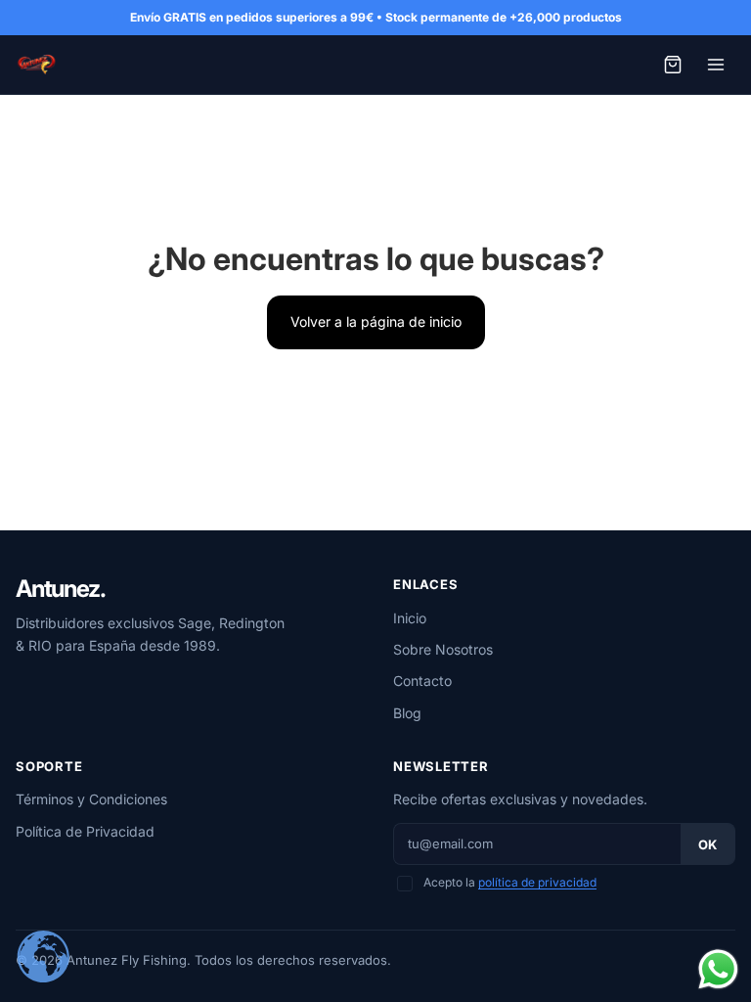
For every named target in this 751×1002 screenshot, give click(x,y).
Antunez (60, 589)
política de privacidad (537, 882)
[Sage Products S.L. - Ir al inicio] (36, 64)
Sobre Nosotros (443, 649)
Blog (407, 713)
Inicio (409, 618)
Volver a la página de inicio (376, 321)
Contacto (422, 680)
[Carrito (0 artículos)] (672, 64)
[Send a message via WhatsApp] (718, 969)
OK (707, 844)
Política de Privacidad (85, 831)
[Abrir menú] (715, 64)
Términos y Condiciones (91, 799)
